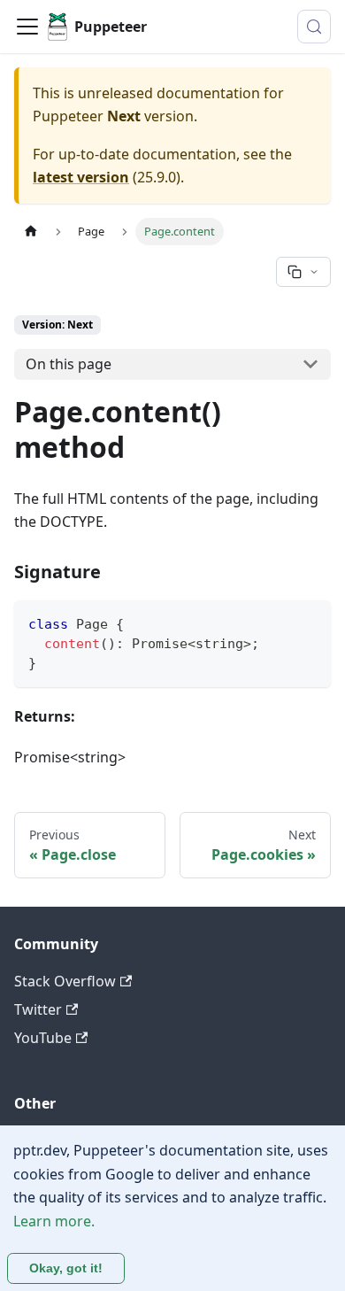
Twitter (38, 1009)
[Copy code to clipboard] (309, 622)
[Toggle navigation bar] (27, 26)
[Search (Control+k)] (314, 26)
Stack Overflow (65, 981)
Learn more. (54, 1221)
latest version (81, 177)
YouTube (43, 1037)
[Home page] (31, 231)
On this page (68, 364)
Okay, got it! (66, 1268)
